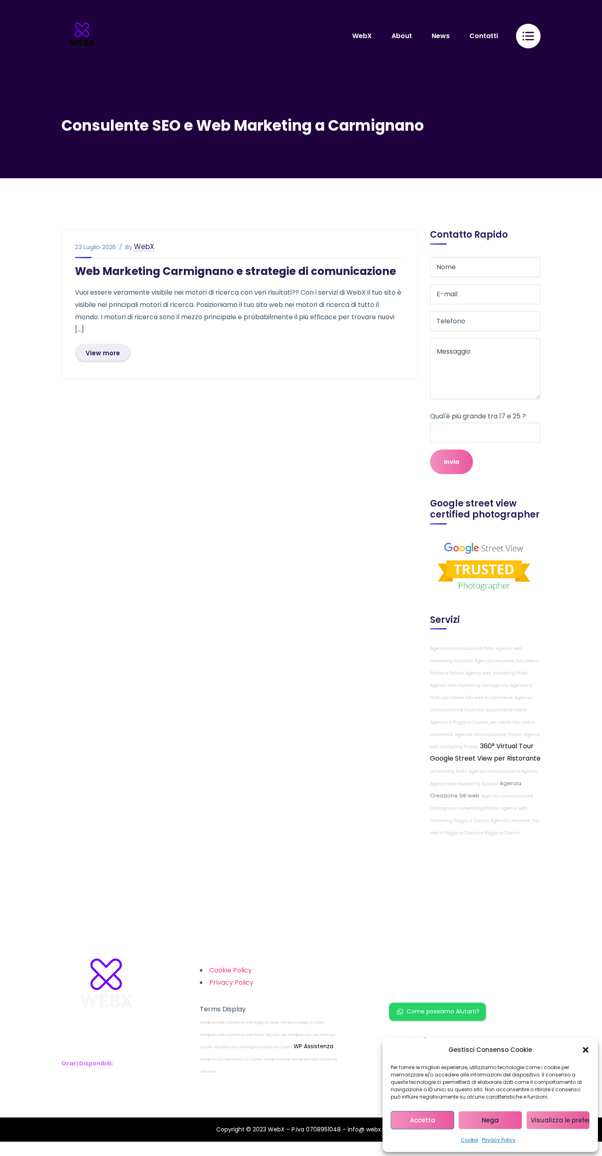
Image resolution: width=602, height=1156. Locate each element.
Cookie (469, 1139)
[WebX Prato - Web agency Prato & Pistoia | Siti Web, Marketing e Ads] (81, 35)
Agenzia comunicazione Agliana (503, 771)
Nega (490, 1120)
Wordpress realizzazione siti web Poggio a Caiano (239, 1022)
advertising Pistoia (479, 808)
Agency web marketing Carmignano (469, 685)
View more (103, 353)
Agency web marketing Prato (496, 673)
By (128, 247)
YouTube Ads (275, 1035)
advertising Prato (448, 771)
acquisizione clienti (506, 710)
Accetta (422, 1120)
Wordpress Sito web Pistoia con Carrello (231, 1059)
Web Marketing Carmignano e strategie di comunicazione (235, 271)
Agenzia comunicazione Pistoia (488, 734)
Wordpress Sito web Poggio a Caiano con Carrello (253, 1047)
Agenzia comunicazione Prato (462, 648)
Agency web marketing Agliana (464, 784)
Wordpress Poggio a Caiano (302, 1022)
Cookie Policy (230, 970)
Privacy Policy (499, 1139)
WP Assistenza (313, 1046)
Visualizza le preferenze (560, 1120)
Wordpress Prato (277, 1059)
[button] (586, 1050)
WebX (144, 247)
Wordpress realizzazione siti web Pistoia (232, 1035)
